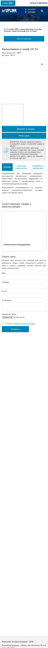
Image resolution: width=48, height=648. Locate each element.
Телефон (5, 282)
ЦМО (19, 53)
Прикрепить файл (9, 314)
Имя (3, 273)
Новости (24, 39)
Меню (6, 3)
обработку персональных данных (24, 323)
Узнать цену (24, 136)
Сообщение (6, 300)
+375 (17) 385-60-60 (38, 3)
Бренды (31, 12)
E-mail (4, 291)
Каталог (32, 9)
